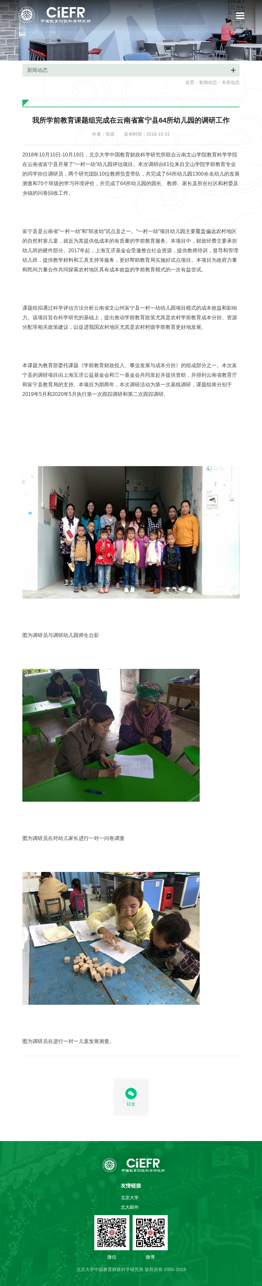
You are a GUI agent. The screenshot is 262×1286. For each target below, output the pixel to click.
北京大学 (130, 1197)
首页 (189, 82)
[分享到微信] (131, 1093)
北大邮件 (130, 1207)
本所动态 (231, 82)
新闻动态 (208, 82)
